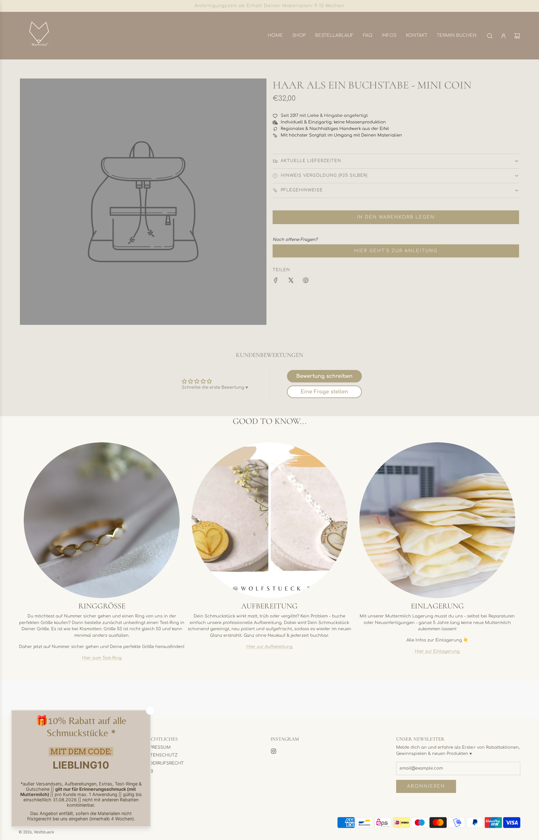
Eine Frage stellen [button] (324, 392)
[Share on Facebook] (276, 281)
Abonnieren (426, 786)
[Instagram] (273, 751)
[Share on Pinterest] (306, 281)
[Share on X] (291, 281)
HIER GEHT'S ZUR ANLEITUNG (396, 250)
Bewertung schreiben (324, 376)
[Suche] (490, 36)
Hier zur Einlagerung (437, 651)
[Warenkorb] (517, 36)
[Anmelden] (503, 36)
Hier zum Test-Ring (102, 658)
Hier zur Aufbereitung (269, 647)
